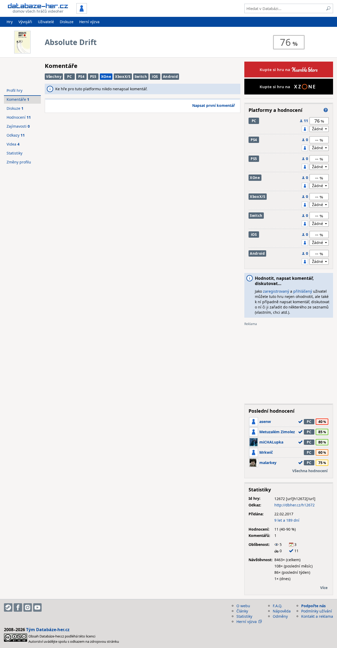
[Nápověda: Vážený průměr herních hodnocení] (326, 110)
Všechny (54, 76)
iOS (155, 76)
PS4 (81, 76)
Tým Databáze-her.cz (48, 629)
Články (242, 611)
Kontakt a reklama (317, 616)
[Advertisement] (288, 363)
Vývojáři (25, 21)
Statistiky (14, 153)
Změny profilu (19, 162)
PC (69, 76)
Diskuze (66, 21)
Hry (10, 21)
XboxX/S (123, 76)
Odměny (280, 616)
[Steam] (8, 607)
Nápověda (282, 611)
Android (170, 76)
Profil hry (14, 90)
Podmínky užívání (316, 611)
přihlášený (302, 291)
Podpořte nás (313, 605)
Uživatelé (46, 21)
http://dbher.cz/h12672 (294, 504)
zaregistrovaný (276, 291)
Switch (141, 76)
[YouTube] (37, 607)
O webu (243, 605)
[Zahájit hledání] (328, 8)
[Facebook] (18, 607)
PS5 (93, 76)
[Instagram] (27, 607)
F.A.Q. (277, 605)
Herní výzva (89, 21)
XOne (106, 76)
